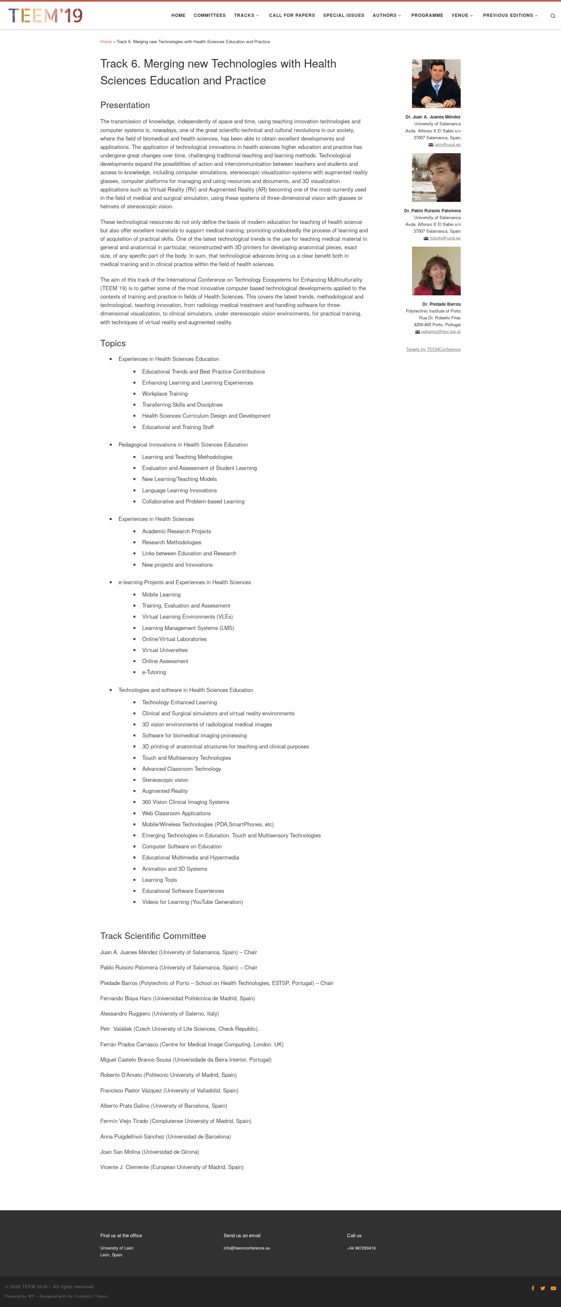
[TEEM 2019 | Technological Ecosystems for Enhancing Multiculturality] (45, 13)
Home (106, 41)
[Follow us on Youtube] (553, 1288)
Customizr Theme (90, 1296)
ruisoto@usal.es (445, 238)
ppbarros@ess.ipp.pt (441, 331)
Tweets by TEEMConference (433, 349)
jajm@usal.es (448, 144)
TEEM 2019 (34, 1286)
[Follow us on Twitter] (542, 1288)
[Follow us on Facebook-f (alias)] (533, 1288)
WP (31, 1296)
